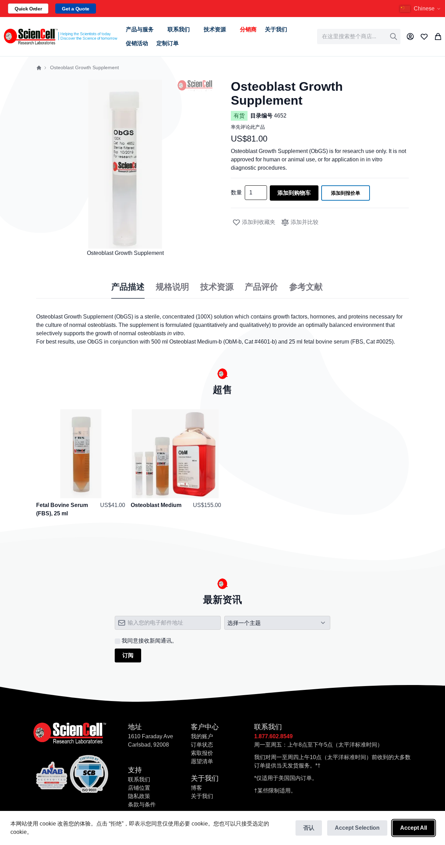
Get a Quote (75, 8)
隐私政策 (139, 796)
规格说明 (172, 287)
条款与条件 (142, 804)
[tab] (128, 287)
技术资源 (217, 287)
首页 (39, 68)
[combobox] (358, 36)
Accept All (413, 828)
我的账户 (202, 736)
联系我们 (139, 779)
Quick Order (28, 8)
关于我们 (202, 796)
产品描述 (128, 287)
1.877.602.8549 (273, 736)
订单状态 (202, 745)
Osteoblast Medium (156, 505)
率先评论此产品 (248, 127)
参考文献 (306, 287)
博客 (196, 788)
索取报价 (202, 753)
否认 (308, 828)
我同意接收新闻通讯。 (149, 641)
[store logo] (60, 36)
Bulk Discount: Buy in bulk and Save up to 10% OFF (349, 8)
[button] (421, 9)
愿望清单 (202, 761)
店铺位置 (139, 788)
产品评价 (261, 287)
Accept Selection (357, 828)
